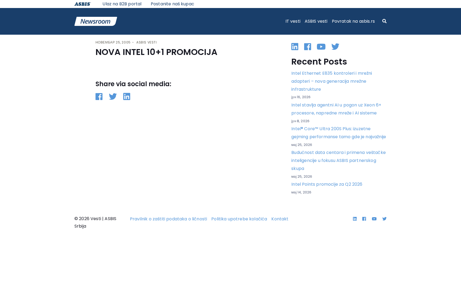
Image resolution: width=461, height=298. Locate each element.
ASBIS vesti (316, 21)
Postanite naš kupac (172, 4)
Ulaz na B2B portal (121, 4)
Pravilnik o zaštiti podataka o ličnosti (168, 219)
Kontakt (279, 219)
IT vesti (292, 21)
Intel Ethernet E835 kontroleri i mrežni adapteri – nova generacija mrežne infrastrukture (331, 81)
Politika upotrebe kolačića (239, 219)
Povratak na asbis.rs (353, 21)
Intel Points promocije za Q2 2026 (326, 184)
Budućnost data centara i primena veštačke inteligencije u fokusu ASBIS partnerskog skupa (338, 160)
